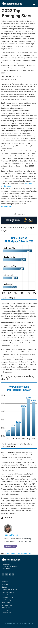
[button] (34, 4)
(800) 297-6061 (6, 568)
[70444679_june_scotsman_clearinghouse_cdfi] (19, 224)
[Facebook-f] (3, 574)
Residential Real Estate (24, 553)
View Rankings (6, 206)
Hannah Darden (11, 534)
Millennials (11, 553)
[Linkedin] (10, 574)
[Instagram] (13, 574)
